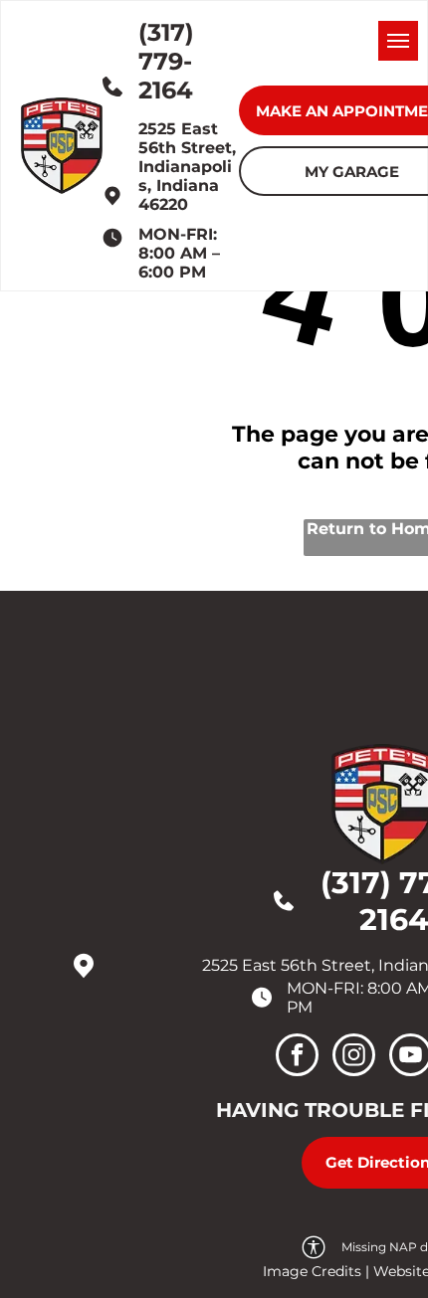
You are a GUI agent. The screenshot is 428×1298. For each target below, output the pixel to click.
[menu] (398, 41)
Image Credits (312, 1271)
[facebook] (297, 1057)
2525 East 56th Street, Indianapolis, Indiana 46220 (187, 166)
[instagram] (353, 1057)
